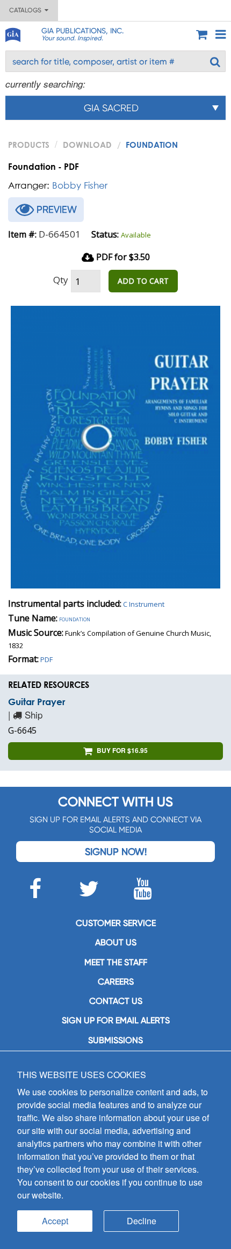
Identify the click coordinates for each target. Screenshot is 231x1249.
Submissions (115, 1040)
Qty (60, 280)
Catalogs (27, 10)
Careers (116, 982)
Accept (55, 1221)
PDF (46, 659)
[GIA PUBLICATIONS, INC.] (12, 33)
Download (87, 144)
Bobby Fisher (79, 185)
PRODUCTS (28, 144)
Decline (141, 1221)
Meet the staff (115, 962)
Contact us (115, 1001)
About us (115, 942)
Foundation (74, 618)
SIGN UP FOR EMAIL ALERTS (116, 1020)
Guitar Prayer (36, 702)
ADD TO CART (143, 281)
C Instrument (143, 604)
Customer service (116, 923)
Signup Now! (116, 851)
